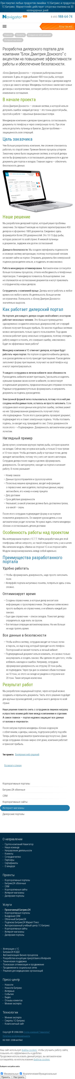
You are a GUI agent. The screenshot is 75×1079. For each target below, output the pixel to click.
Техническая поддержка (15, 961)
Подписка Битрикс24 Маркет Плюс (22, 922)
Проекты (20, 35)
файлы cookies (29, 1050)
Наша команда (12, 847)
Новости (9, 984)
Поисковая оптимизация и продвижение (23, 964)
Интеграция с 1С (11, 948)
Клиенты (9, 853)
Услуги (7, 905)
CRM (5, 795)
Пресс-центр (11, 980)
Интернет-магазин (13, 40)
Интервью (9, 991)
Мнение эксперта (13, 1003)
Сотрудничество (13, 856)
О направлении (12, 839)
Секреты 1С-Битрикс (15, 1020)
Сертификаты (11, 863)
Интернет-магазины (13, 808)
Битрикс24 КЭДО (11, 952)
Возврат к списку (13, 765)
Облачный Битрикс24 (15, 919)
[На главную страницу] (15, 16)
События (9, 994)
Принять (5, 1077)
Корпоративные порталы (16, 783)
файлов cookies (41, 1059)
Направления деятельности (18, 850)
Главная (8, 35)
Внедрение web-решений (39, 35)
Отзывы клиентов (13, 1000)
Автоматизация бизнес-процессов (20, 955)
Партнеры (9, 860)
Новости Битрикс (13, 987)
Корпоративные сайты (15, 801)
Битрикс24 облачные (14, 789)
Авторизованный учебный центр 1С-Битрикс (27, 925)
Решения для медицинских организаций (23, 970)
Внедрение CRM (12, 916)
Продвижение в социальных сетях (20, 967)
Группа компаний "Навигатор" (37, 1032)
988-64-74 (61, 16)
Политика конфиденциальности (16, 1036)
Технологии (10, 1012)
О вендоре (10, 866)
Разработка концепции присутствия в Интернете (27, 958)
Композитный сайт (14, 1023)
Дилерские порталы (13, 814)
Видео (8, 997)
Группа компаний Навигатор (19, 844)
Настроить (18, 1077)
